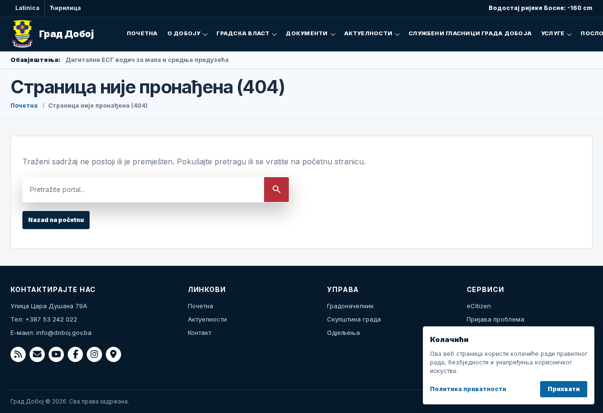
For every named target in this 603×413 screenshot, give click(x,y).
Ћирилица (65, 7)
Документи (306, 33)
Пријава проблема (495, 319)
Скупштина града (354, 319)
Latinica (27, 7)
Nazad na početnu (56, 219)
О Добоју (184, 33)
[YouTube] (56, 354)
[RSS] (18, 354)
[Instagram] (94, 354)
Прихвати (564, 389)
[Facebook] (75, 354)
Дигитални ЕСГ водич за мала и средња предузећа (147, 59)
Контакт (199, 332)
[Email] (37, 354)
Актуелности (368, 33)
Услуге (552, 33)
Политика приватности (468, 389)
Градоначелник (350, 306)
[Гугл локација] (113, 354)
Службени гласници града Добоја (470, 33)
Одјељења (343, 332)
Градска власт (242, 33)
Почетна (142, 33)
